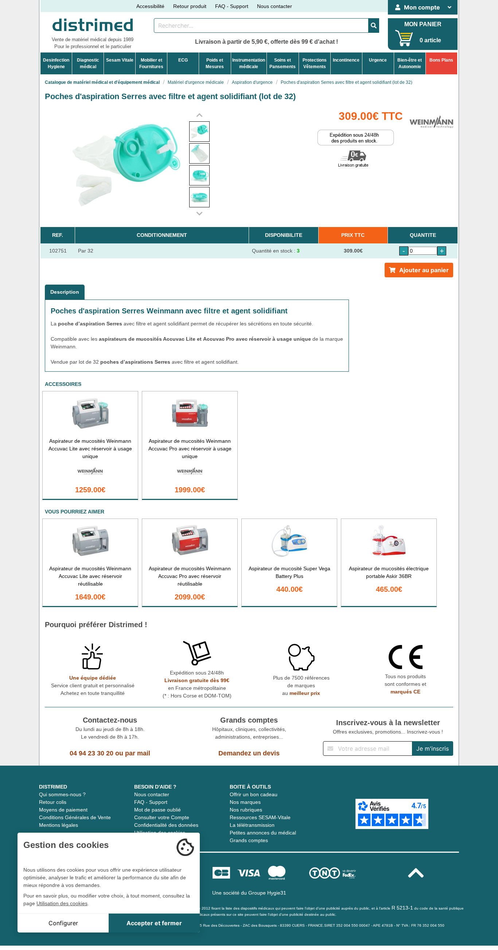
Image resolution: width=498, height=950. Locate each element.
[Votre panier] (404, 38)
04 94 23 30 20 (91, 753)
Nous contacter (274, 6)
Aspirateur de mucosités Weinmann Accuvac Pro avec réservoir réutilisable (190, 576)
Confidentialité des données (166, 825)
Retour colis (52, 802)
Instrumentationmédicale (248, 63)
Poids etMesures (215, 63)
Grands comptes (249, 840)
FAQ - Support (231, 6)
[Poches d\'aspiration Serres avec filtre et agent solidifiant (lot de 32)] (199, 131)
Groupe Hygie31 (267, 893)
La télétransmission (252, 825)
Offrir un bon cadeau (253, 794)
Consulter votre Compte (161, 817)
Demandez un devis (249, 753)
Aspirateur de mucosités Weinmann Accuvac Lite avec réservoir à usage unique (90, 448)
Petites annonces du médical (263, 833)
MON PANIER (422, 24)
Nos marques (245, 802)
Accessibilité (150, 6)
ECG (183, 60)
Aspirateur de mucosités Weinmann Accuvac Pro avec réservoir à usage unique (190, 448)
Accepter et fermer (154, 923)
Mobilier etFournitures (151, 63)
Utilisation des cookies (61, 903)
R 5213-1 (402, 908)
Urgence (378, 60)
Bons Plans (441, 60)
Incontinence (346, 60)
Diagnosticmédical (88, 63)
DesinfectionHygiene (56, 63)
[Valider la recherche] (373, 25)
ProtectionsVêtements (315, 63)
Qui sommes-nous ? (62, 794)
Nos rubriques (246, 810)
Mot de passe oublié (157, 810)
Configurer (63, 923)
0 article (430, 40)
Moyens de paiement (63, 810)
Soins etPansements (282, 63)
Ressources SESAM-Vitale (260, 817)
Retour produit (189, 6)
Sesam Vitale (119, 60)
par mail (137, 753)
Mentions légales (58, 825)
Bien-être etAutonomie (409, 63)
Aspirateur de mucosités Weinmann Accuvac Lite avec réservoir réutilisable (90, 576)
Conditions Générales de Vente (75, 817)
